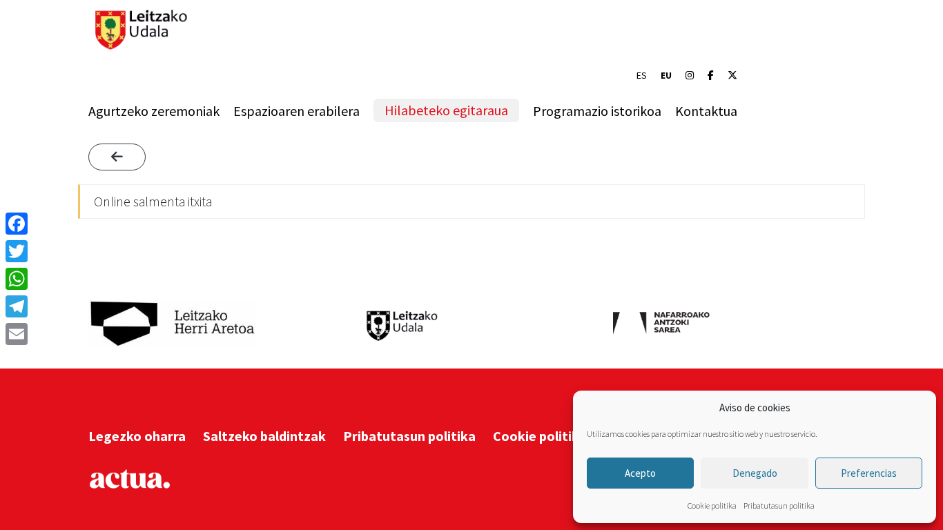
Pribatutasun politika (779, 505)
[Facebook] (711, 75)
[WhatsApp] (16, 279)
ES (641, 75)
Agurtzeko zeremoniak (154, 110)
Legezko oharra (137, 435)
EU (666, 75)
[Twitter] (16, 251)
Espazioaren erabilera (296, 110)
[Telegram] (16, 306)
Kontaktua (706, 110)
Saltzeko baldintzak (264, 435)
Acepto (640, 473)
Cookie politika (712, 505)
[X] (732, 75)
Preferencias (869, 473)
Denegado (754, 473)
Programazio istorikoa (597, 110)
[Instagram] (690, 75)
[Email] (16, 334)
